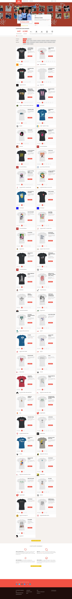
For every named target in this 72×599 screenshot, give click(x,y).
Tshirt (24, 40)
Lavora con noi (29, 591)
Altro (53, 42)
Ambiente (41, 42)
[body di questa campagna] (52, 61)
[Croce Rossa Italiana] (36, 31)
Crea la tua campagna (35, 566)
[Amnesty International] (47, 31)
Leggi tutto (30, 72)
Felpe (28, 40)
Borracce (39, 40)
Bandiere (48, 40)
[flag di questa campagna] (30, 82)
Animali (28, 42)
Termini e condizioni (40, 591)
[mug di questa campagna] (44, 61)
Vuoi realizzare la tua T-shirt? (24, 25)
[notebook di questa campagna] (24, 61)
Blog (27, 593)
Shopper (35, 40)
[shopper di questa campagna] (28, 61)
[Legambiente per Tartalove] (42, 31)
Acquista (30, 56)
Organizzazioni (19, 594)
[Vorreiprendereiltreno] (52, 31)
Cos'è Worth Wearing (20, 590)
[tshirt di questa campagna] (22, 61)
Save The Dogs (39, 15)
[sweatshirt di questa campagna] (26, 61)
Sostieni (36, 23)
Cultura (37, 42)
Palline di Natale (53, 40)
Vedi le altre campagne (36, 540)
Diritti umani (49, 42)
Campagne (28, 590)
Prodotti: (17, 40)
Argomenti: (17, 42)
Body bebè (43, 40)
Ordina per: (17, 38)
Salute (45, 42)
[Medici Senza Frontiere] (31, 31)
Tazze (31, 40)
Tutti (24, 42)
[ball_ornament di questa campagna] (54, 61)
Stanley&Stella (43, 552)
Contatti (38, 593)
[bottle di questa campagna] (32, 102)
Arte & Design (32, 42)
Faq (37, 590)
